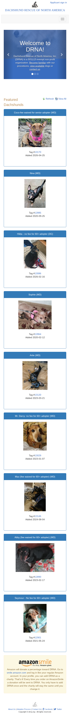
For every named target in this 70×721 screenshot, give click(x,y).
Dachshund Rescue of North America (35, 10)
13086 (38, 273)
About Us (11, 709)
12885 (38, 212)
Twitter (59, 709)
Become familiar (37, 62)
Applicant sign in (58, 2)
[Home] (35, 4)
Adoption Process (24, 709)
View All (62, 98)
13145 (38, 516)
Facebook (48, 709)
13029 (38, 455)
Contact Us (36, 709)
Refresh (49, 98)
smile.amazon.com (16, 672)
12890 (38, 577)
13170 (38, 152)
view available (37, 66)
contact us (34, 69)
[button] (8, 54)
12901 (38, 637)
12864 (38, 334)
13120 (38, 394)
